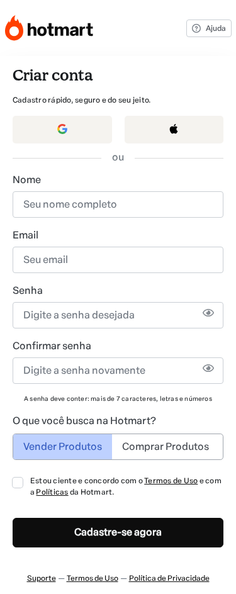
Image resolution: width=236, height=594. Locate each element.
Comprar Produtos (165, 446)
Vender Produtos (62, 446)
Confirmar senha (52, 346)
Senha (28, 290)
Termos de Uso (171, 480)
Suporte (41, 578)
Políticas (52, 492)
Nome (27, 180)
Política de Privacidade (169, 578)
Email (25, 235)
